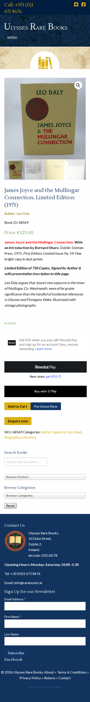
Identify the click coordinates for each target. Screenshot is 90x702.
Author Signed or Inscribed (61, 432)
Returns (49, 678)
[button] (78, 85)
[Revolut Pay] (45, 367)
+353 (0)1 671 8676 (25, 573)
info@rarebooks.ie (28, 583)
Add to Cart (17, 406)
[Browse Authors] (45, 477)
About (49, 672)
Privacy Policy (30, 678)
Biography (12, 437)
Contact (65, 678)
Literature (28, 437)
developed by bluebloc (45, 687)
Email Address (15, 599)
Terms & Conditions (72, 672)
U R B (35, 26)
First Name (12, 616)
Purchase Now (45, 406)
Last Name (11, 634)
